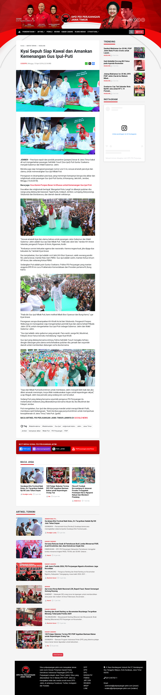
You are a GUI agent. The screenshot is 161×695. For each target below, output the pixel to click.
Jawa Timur (87, 426)
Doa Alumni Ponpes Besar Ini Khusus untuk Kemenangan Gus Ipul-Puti (61, 185)
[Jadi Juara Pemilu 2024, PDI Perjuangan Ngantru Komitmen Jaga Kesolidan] (29, 572)
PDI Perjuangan (57, 431)
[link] (57, 91)
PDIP (66, 431)
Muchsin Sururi (51, 578)
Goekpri (23, 63)
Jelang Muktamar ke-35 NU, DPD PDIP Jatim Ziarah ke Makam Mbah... (117, 76)
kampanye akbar (35, 431)
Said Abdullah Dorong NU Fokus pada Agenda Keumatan (117, 62)
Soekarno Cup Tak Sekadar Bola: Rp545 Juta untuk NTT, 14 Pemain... (117, 89)
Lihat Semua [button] (57, 655)
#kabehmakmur (34, 426)
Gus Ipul (58, 426)
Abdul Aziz (77, 501)
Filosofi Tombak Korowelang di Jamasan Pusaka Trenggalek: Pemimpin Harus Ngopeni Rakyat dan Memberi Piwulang (82, 491)
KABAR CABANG (50, 541)
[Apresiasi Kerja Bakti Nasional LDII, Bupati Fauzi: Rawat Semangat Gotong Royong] (29, 594)
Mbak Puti (46, 431)
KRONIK (47, 586)
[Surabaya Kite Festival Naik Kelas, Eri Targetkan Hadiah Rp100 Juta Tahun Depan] (29, 526)
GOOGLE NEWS (81, 418)
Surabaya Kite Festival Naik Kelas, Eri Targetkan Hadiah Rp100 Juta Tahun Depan (31, 488)
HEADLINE (107, 55)
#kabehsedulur (47, 426)
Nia (49, 496)
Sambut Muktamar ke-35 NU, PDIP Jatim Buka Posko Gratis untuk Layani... (118, 50)
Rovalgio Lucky (27, 494)
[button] (139, 32)
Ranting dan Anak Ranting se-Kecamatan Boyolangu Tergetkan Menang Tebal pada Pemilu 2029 (70, 613)
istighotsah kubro (69, 426)
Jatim (79, 426)
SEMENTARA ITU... (51, 519)
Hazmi (49, 555)
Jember (24, 431)
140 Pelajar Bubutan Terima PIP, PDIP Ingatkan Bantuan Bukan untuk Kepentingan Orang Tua (57, 489)
